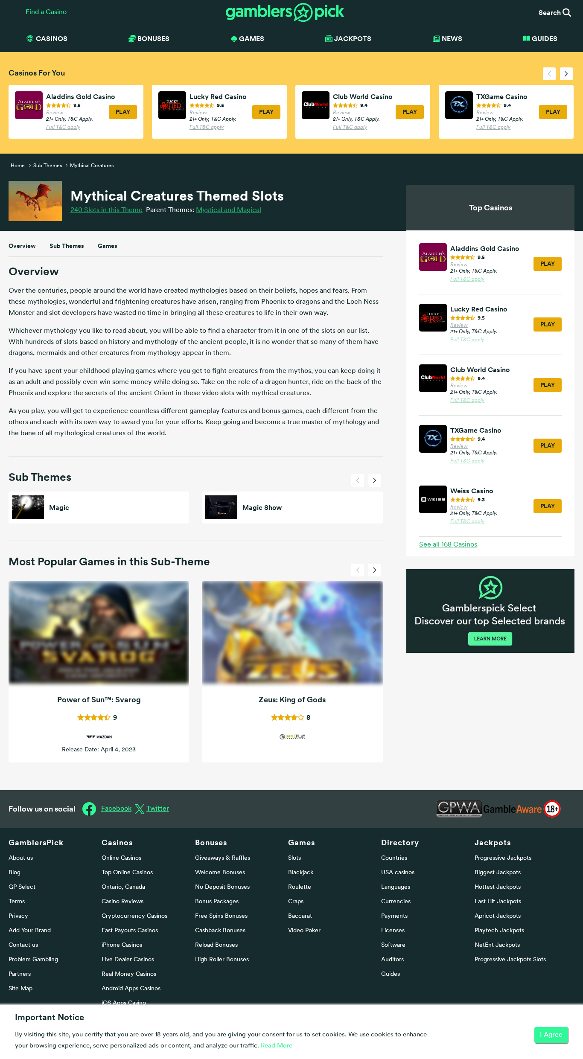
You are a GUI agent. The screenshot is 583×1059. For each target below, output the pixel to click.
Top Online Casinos (127, 873)
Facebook (116, 809)
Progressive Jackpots (503, 858)
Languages (395, 887)
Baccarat (300, 916)
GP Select (22, 887)
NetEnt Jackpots (497, 945)
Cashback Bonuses (220, 931)
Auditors (392, 960)
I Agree (551, 1035)
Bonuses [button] (153, 38)
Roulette (299, 887)
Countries (394, 858)
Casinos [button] (51, 38)
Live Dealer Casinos (128, 960)
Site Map (20, 989)
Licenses (393, 931)
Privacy (18, 916)
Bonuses (211, 842)
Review (55, 113)
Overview (22, 246)
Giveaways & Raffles (222, 858)
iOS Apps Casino (124, 1003)
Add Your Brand (30, 931)
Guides (544, 38)
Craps (295, 902)
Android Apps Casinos (131, 989)
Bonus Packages (217, 902)
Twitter (157, 809)
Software (393, 945)
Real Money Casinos (129, 974)
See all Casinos (448, 544)
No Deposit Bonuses (222, 887)
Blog (14, 873)
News (452, 38)
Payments (394, 916)
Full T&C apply (63, 127)
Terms (17, 902)
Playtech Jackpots (499, 931)
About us (21, 858)
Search (551, 12)
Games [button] (251, 38)
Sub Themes (67, 246)
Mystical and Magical (228, 210)
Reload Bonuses (216, 945)
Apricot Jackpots (498, 916)
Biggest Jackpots (498, 873)
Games (107, 246)
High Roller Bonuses (222, 960)
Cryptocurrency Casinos (134, 916)
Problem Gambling (33, 960)
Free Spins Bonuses (221, 916)
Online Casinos (121, 858)
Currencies (396, 902)
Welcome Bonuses (220, 873)
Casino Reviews (122, 902)
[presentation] (549, 73)
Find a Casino (46, 12)
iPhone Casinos (122, 945)
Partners (20, 974)
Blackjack (300, 873)
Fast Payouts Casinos (130, 931)
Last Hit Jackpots (498, 902)
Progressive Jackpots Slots (510, 960)
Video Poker (304, 931)
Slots (294, 858)
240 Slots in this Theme (106, 210)
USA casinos (397, 873)
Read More (276, 1046)
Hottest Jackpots (498, 887)
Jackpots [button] (352, 38)
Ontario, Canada (123, 887)
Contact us (23, 945)
